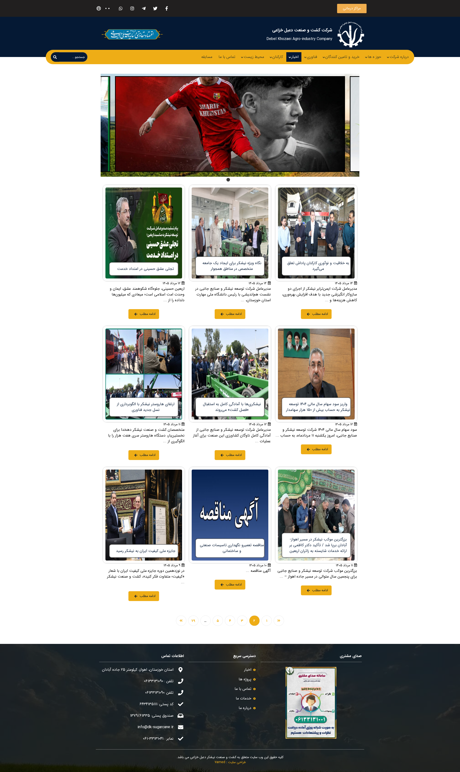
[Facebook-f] (166, 8)
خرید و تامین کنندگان (342, 57)
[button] (352, 8)
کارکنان (277, 57)
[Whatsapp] (120, 8)
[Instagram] (132, 8)
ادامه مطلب (243, 79)
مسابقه (206, 57)
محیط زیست (254, 57)
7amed (219, 762)
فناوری (312, 57)
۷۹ (193, 621)
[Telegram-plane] (143, 8)
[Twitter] (155, 8)
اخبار (295, 57)
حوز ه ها (374, 57)
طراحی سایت (237, 762)
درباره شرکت (399, 57)
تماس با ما (226, 57)
